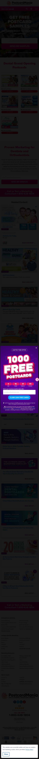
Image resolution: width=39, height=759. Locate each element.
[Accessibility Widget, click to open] (37, 379)
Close (6, 754)
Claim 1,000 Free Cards (19, 397)
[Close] (36, 348)
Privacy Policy (29, 749)
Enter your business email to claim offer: (13, 389)
